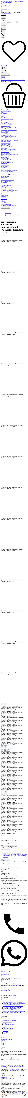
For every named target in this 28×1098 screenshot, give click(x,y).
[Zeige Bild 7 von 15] (9, 706)
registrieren (5, 78)
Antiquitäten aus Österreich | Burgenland (12, 1002)
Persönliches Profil (9, 80)
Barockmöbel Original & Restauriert (11, 1008)
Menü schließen (6, 74)
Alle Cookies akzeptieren (6, 1093)
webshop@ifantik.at (5, 5)
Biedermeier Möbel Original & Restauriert (13, 1006)
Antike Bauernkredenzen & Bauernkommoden (14, 1011)
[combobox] (7, 22)
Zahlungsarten (21, 80)
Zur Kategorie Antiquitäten (7, 119)
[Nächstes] (5, 704)
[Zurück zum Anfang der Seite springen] (2, 1080)
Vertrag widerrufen (5, 992)
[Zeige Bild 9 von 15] (12, 706)
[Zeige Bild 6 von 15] (8, 706)
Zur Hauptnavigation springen (12, 2)
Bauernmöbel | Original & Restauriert (11, 1004)
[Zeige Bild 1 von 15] (1, 706)
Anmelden (3, 77)
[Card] (2, 1043)
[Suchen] (14, 22)
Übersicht (3, 80)
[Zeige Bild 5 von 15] (6, 706)
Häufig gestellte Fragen (8, 1024)
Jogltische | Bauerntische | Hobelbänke (12, 1012)
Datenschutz (6, 1032)
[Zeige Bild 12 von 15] (17, 706)
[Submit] (1, 1061)
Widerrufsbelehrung (7, 1029)
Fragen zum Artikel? (5, 849)
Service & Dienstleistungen (9, 1020)
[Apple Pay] (4, 1042)
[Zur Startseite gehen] (6, 13)
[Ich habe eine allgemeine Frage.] (14, 968)
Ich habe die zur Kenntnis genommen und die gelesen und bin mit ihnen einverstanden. (13, 1070)
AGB (4, 1033)
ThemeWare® (4, 1077)
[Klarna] (3, 1044)
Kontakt (5, 1027)
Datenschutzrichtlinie (7, 1066)
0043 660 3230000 (5, 9)
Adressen (16, 80)
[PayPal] (3, 1040)
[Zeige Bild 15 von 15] (21, 706)
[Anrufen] (14, 937)
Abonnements (10, 81)
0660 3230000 (16, 985)
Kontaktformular (12, 995)
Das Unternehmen (7, 1022)
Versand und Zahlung (8, 1028)
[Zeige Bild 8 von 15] (11, 706)
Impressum (5, 1031)
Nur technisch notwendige (18, 1093)
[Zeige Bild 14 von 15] (19, 706)
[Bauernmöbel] (9, 190)
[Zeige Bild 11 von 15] (15, 706)
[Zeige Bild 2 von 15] (2, 706)
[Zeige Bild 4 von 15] (5, 706)
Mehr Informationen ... (20, 1092)
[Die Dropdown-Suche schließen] (17, 22)
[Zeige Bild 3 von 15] (4, 706)
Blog (4, 1023)
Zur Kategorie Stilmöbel (6, 191)
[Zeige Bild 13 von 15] (18, 706)
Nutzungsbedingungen (19, 1066)
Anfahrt (5, 1025)
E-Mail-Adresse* (5, 1059)
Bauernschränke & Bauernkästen (10, 1009)
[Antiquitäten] (9, 170)
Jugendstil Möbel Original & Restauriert (12, 1007)
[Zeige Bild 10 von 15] (14, 706)
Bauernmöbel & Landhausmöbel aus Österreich (14, 1003)
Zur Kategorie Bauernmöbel (7, 171)
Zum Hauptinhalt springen (7, 1)
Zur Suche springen (17, 1)
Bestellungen (4, 81)
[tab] (15, 855)
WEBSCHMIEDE (10, 1078)
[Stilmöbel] (8, 205)
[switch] (3, 1096)
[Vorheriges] (2, 704)
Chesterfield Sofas (7, 1013)
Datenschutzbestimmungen (14, 1069)
